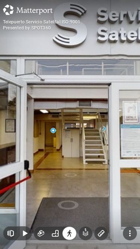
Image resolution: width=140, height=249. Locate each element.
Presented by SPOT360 (27, 28)
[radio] (41, 233)
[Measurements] (101, 233)
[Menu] (130, 233)
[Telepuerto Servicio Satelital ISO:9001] (70, 124)
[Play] (24, 233)
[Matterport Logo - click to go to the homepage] (27, 9)
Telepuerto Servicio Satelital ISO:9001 (42, 22)
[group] (55, 233)
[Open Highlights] (10, 233)
